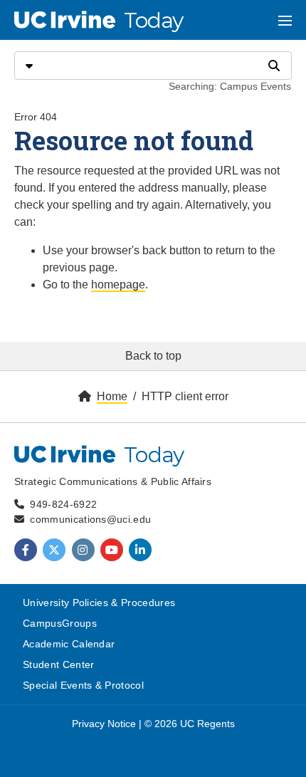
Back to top (153, 356)
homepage (118, 284)
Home (112, 396)
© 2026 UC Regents (189, 723)
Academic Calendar (69, 644)
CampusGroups (60, 623)
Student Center (58, 664)
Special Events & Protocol (83, 685)
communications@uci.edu (90, 519)
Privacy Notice (104, 723)
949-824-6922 (63, 504)
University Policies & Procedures (99, 602)
